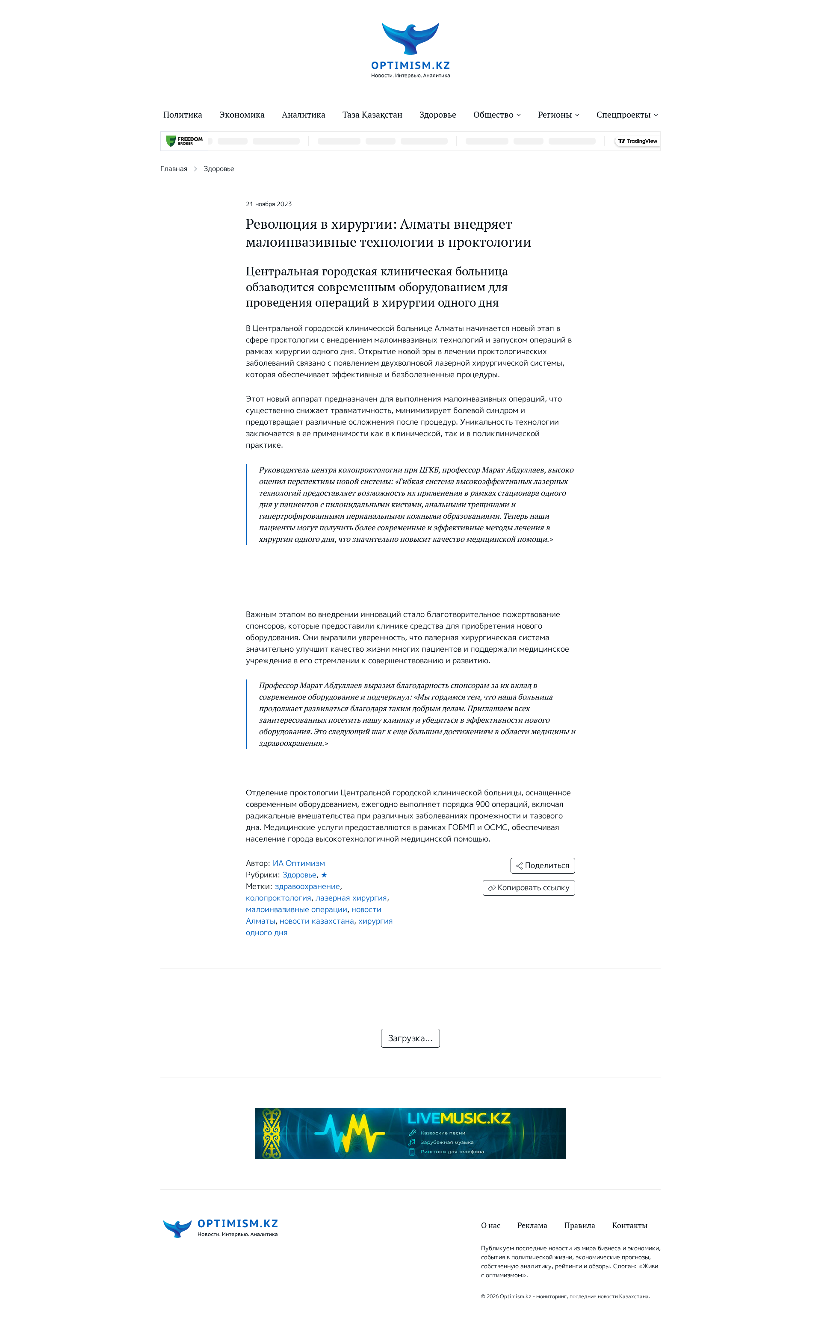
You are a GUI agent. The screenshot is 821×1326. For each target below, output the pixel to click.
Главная (173, 169)
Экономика (242, 114)
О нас (490, 1225)
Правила (579, 1225)
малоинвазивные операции (296, 909)
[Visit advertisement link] (410, 1133)
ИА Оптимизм (299, 863)
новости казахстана (317, 921)
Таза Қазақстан (372, 114)
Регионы (555, 114)
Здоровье (437, 114)
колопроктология (278, 898)
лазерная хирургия (351, 898)
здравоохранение (307, 886)
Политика (182, 114)
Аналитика (303, 114)
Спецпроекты (624, 114)
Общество (493, 114)
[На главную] (411, 49)
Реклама (532, 1225)
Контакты (629, 1225)
